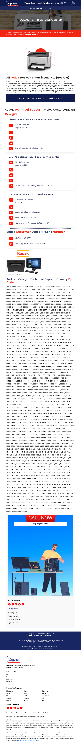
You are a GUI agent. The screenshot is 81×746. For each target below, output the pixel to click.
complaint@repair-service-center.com (40, 635)
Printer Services (33, 32)
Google (8, 698)
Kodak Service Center (48, 32)
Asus (25, 693)
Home (9, 32)
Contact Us (10, 684)
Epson (26, 700)
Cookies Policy (37, 713)
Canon (26, 691)
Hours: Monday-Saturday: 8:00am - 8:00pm (33, 186)
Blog (7, 674)
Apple (8, 693)
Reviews (9, 681)
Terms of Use (20, 713)
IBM (43, 700)
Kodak (44, 693)
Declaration (46, 713)
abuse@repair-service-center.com (40, 648)
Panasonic (45, 696)
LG (43, 698)
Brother (8, 700)
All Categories (12, 613)
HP (7, 696)
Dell (25, 696)
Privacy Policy (10, 713)
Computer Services (19, 32)
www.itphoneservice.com (25, 218)
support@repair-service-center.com (30, 244)
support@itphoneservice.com (27, 212)
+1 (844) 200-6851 (44, 8)
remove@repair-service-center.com (40, 642)
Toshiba (26, 698)
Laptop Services (13, 623)
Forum (8, 677)
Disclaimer (28, 713)
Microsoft (9, 691)
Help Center (10, 679)
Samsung (45, 691)
